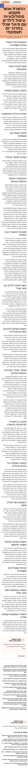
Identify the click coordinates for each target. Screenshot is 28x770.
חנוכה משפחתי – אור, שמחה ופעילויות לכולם (14, 681)
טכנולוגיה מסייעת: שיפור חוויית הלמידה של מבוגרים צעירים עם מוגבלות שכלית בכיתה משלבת (15, 704)
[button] (2, 6)
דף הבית (26, 36)
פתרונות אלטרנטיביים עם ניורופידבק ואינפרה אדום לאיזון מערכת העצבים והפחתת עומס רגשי (14, 671)
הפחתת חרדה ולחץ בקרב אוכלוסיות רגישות (15, 678)
